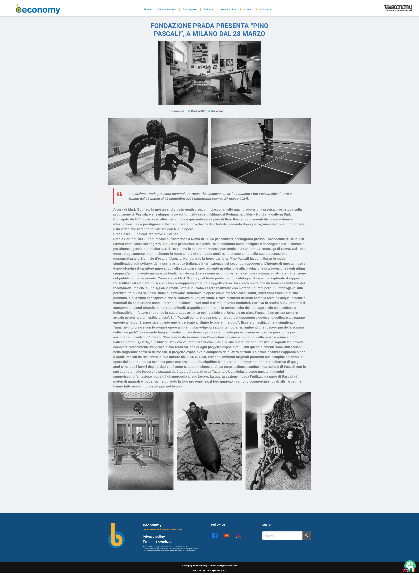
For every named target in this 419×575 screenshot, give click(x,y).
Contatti (248, 9)
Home (147, 9)
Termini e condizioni (158, 541)
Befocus (208, 9)
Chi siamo (266, 9)
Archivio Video (228, 9)
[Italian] (413, 570)
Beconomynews (167, 9)
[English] (406, 570)
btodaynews (217, 111)
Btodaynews (190, 9)
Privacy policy (154, 536)
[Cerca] (306, 535)
